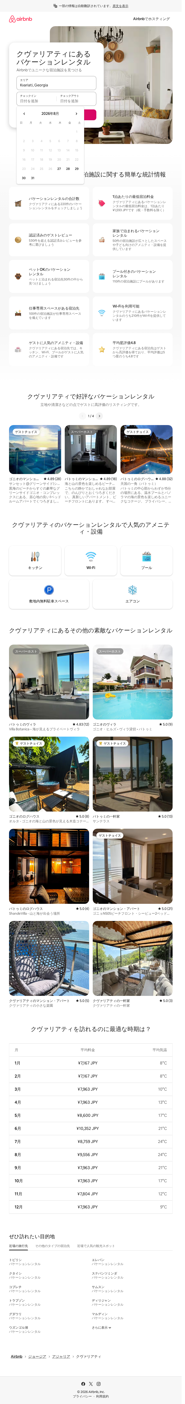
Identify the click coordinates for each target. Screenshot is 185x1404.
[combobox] (56, 85)
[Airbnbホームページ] (20, 19)
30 (24, 178)
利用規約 (102, 1396)
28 (68, 169)
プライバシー (82, 1396)
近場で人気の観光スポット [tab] (96, 1246)
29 (77, 169)
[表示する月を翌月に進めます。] (76, 113)
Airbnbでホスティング (151, 18)
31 (32, 178)
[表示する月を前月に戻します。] (24, 113)
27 (59, 169)
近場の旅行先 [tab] (18, 1246)
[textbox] (36, 101)
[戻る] (82, 416)
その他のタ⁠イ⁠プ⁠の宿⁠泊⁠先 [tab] (52, 1246)
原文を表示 (120, 6)
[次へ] (99, 416)
